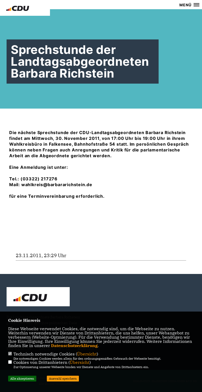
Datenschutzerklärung (74, 345)
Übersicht (87, 354)
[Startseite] (38, 297)
